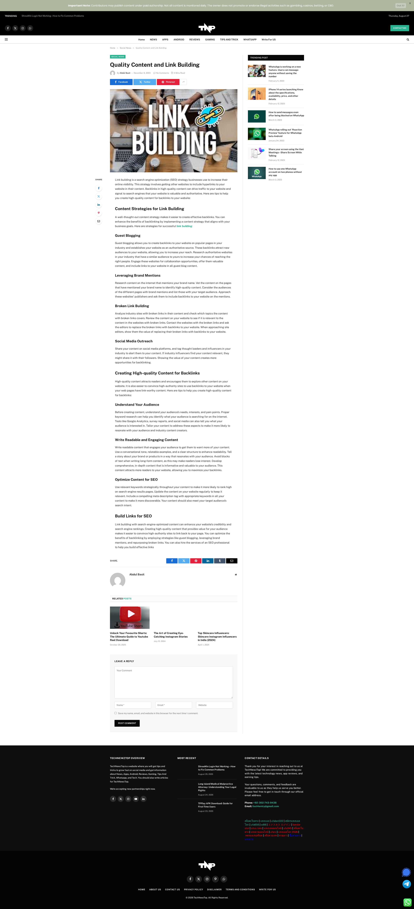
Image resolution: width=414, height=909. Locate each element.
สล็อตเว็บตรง (251, 821)
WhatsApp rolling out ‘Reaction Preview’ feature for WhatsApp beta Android (285, 132)
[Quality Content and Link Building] (173, 130)
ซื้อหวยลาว (295, 835)
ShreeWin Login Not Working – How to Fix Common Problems (216, 768)
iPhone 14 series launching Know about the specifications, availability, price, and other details (286, 94)
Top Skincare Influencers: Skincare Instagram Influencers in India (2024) (217, 637)
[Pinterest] (98, 213)
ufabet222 (277, 821)
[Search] (407, 39)
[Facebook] (98, 188)
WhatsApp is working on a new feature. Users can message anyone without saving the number (285, 71)
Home (141, 39)
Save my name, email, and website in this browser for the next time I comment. (158, 713)
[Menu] (6, 39)
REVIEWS (194, 39)
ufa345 (287, 828)
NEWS (153, 39)
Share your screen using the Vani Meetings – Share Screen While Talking (286, 152)
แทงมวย (249, 839)
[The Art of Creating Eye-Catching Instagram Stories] (173, 618)
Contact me (399, 28)
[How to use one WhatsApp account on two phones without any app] (257, 173)
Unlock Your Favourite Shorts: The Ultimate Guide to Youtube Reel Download (129, 637)
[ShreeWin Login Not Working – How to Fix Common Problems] (186, 770)
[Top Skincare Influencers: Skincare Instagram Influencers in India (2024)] (217, 618)
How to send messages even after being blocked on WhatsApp (286, 114)
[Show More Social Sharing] (183, 82)
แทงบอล (264, 821)
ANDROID (179, 39)
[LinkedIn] (98, 204)
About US (155, 889)
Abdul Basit (125, 73)
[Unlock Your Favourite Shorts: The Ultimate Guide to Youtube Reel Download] (130, 618)
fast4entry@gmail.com (265, 806)
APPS (165, 39)
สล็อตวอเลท (270, 835)
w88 (263, 824)
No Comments (162, 73)
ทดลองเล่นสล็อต (253, 835)
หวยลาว (283, 835)
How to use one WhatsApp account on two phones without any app (285, 172)
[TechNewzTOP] (207, 28)
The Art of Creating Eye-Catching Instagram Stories (171, 635)
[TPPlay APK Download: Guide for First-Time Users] (186, 807)
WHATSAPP (249, 39)
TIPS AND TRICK (229, 39)
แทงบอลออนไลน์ (273, 828)
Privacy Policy (193, 889)
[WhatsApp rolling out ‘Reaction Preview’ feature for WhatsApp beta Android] (257, 134)
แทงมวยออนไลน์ (259, 832)
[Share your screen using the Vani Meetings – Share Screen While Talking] (257, 153)
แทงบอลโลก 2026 (288, 832)
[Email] (98, 221)
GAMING (210, 39)
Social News (117, 57)
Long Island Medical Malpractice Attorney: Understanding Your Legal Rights (61, 16)
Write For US (269, 39)
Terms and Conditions (240, 889)
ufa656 (255, 824)
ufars (273, 832)
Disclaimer (214, 889)
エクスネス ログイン (279, 824)
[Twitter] (98, 196)
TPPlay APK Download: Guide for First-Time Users (215, 805)
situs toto (256, 828)
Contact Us (172, 889)
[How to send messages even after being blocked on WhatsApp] (257, 116)
